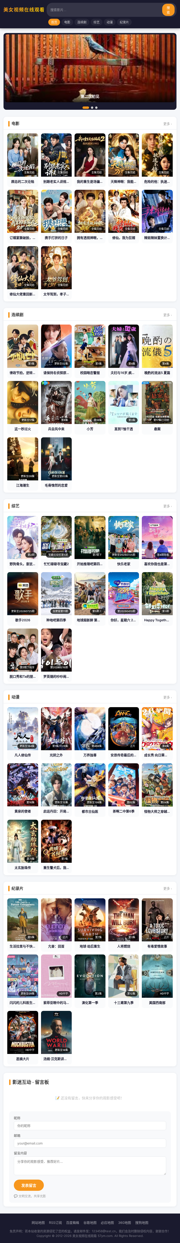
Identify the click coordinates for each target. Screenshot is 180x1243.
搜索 (168, 10)
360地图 (124, 1223)
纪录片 (124, 22)
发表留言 (28, 1186)
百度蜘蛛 (72, 1223)
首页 (54, 22)
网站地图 (38, 1223)
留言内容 (20, 1153)
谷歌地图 (90, 1223)
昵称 (17, 1118)
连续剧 (81, 22)
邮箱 (17, 1135)
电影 (67, 22)
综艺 (97, 22)
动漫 (110, 22)
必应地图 (107, 1223)
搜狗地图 (141, 1223)
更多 (167, 124)
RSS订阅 (55, 1223)
